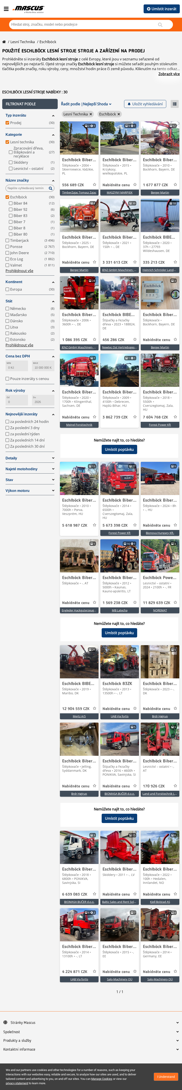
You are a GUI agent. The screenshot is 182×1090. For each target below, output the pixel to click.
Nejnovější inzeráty (22, 414)
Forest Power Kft (160, 425)
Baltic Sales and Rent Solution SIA (124, 902)
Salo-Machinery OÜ (119, 979)
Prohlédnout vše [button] (19, 270)
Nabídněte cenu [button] (116, 185)
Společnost (11, 1032)
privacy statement (17, 1083)
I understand (166, 1076)
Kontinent (14, 282)
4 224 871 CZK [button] (74, 972)
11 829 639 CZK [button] (156, 603)
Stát (9, 301)
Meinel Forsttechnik (79, 425)
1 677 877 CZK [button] (155, 185)
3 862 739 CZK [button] (115, 417)
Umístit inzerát (164, 8)
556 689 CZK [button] (73, 185)
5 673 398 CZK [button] (115, 526)
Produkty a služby (17, 1041)
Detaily (11, 458)
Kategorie (14, 134)
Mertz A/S (79, 716)
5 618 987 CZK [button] (74, 526)
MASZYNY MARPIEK (120, 192)
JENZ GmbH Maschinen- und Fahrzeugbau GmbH (134, 270)
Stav (9, 480)
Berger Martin (160, 192)
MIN (9, 363)
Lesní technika (22, 41)
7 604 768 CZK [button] (155, 417)
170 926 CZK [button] (154, 786)
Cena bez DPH (18, 356)
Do (34, 397)
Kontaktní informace (19, 1050)
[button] (30, 104)
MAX (35, 363)
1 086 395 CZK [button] (74, 340)
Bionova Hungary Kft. (160, 533)
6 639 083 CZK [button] (74, 894)
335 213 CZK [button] (154, 263)
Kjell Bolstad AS (160, 902)
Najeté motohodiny (22, 469)
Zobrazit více (169, 73)
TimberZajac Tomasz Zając (79, 192)
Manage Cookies (101, 1078)
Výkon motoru (18, 491)
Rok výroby (15, 390)
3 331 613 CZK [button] (115, 263)
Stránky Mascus (23, 1023)
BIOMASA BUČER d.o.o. (120, 794)
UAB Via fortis (120, 716)
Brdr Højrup (160, 716)
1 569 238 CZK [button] (115, 603)
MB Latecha (119, 610)
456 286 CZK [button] (113, 340)
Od (8, 397)
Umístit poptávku (119, 449)
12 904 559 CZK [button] (75, 709)
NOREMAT (160, 610)
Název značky (17, 180)
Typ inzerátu (16, 115)
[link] (79, 138)
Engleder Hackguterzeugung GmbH (85, 610)
